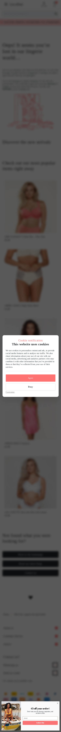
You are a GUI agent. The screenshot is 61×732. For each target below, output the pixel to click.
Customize (10, 392)
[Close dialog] (57, 703)
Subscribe (40, 723)
